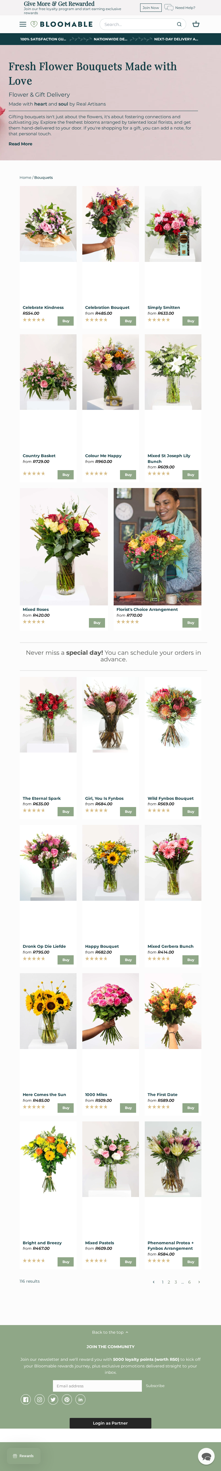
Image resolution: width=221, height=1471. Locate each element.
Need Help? (185, 7)
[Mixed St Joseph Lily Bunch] (173, 372)
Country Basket (39, 455)
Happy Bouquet (102, 946)
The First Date (163, 1094)
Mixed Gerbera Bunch (171, 946)
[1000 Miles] (110, 1011)
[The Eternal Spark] (48, 715)
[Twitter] (53, 1399)
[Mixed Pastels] (110, 1159)
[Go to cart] (196, 24)
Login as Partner (110, 1423)
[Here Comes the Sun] (48, 1011)
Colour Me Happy (103, 455)
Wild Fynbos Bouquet (171, 798)
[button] (206, 1456)
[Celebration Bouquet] (110, 224)
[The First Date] (173, 1011)
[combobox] (143, 24)
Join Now (151, 7)
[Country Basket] (48, 372)
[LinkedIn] (80, 1399)
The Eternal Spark (42, 798)
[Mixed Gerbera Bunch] (173, 862)
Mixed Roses (36, 609)
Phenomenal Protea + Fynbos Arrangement (171, 1245)
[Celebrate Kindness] (48, 224)
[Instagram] (40, 1399)
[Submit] (179, 24)
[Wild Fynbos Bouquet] (173, 715)
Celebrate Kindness (43, 307)
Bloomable (37, 1436)
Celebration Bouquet (107, 307)
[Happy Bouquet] (110, 862)
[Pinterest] (67, 1399)
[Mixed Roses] (64, 546)
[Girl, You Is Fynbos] (110, 715)
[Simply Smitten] (173, 224)
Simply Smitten (164, 307)
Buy (65, 321)
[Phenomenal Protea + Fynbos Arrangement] (173, 1159)
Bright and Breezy (42, 1242)
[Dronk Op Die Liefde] (48, 862)
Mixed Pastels (99, 1242)
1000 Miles (96, 1094)
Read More (20, 144)
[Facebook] (26, 1399)
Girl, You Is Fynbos (104, 798)
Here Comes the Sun (44, 1094)
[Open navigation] (23, 24)
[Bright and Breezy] (48, 1159)
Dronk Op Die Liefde (44, 946)
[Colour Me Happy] (110, 372)
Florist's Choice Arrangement (147, 609)
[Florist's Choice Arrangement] (157, 546)
